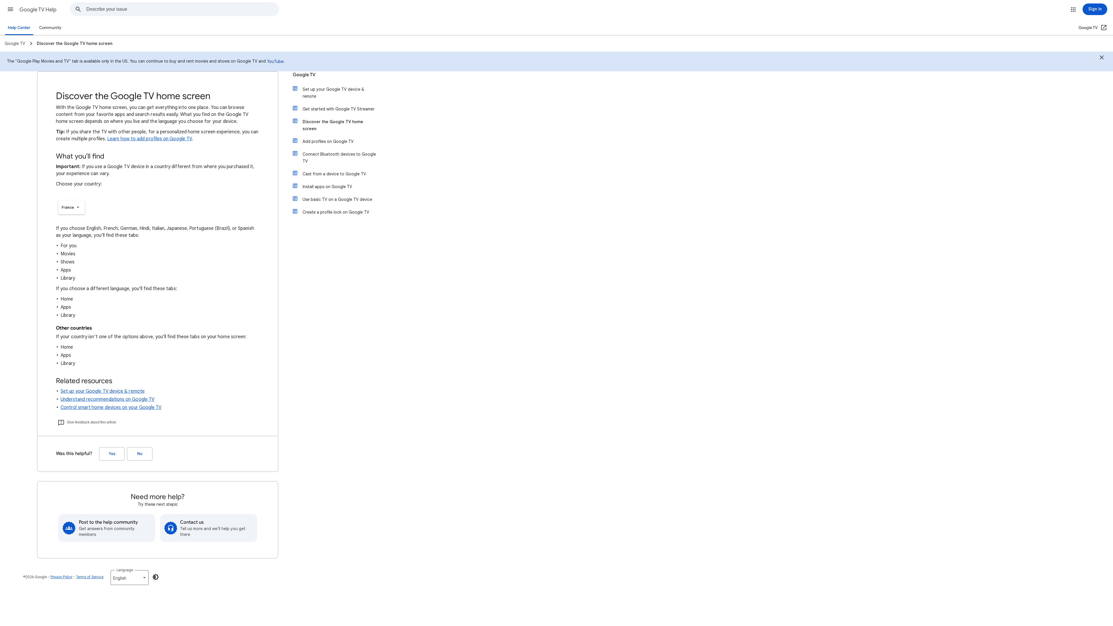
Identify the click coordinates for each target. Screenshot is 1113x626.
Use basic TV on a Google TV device (337, 199)
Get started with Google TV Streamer (338, 109)
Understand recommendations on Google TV (107, 399)
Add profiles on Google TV (328, 141)
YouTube (275, 61)
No (139, 453)
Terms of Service (89, 577)
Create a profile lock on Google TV (336, 212)
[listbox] (71, 207)
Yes (112, 453)
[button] (10, 9)
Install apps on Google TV (327, 186)
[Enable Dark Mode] (156, 577)
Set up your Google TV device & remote (103, 391)
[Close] (1101, 58)
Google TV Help (38, 9)
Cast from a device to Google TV (334, 173)
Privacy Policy (61, 577)
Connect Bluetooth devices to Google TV (339, 158)
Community (50, 27)
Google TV (304, 75)
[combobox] (182, 9)
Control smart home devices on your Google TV (111, 407)
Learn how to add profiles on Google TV (149, 139)
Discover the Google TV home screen (333, 125)
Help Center (19, 27)
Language (125, 570)
